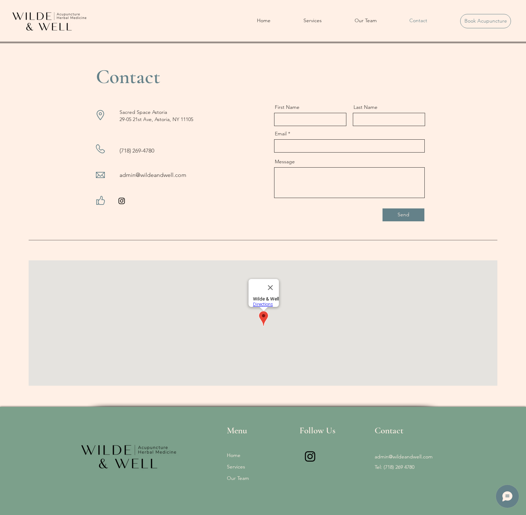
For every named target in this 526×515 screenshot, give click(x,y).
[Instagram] (121, 201)
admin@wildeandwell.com (153, 175)
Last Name (366, 107)
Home (233, 455)
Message (285, 161)
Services (236, 466)
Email (281, 133)
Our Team (238, 478)
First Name (287, 107)
